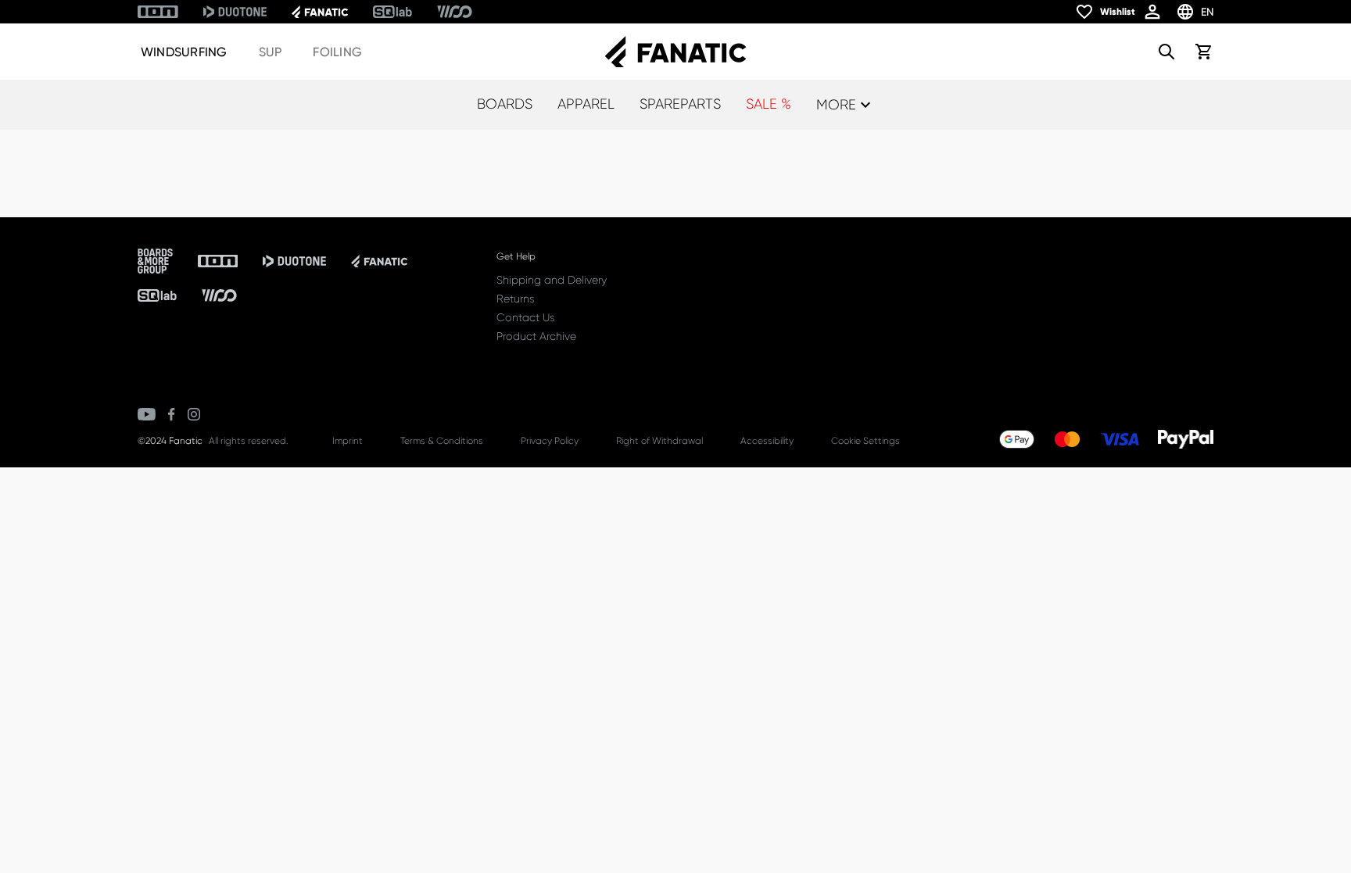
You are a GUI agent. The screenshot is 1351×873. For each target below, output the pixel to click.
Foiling (337, 52)
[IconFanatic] (320, 11)
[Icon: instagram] (194, 414)
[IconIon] (158, 11)
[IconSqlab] (392, 11)
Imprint (347, 440)
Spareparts (680, 104)
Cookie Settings (865, 440)
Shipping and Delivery (551, 280)
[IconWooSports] (454, 11)
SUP (270, 52)
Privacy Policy (550, 440)
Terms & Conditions (441, 440)
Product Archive (536, 336)
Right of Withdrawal (659, 440)
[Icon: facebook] (171, 414)
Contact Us (525, 317)
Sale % (768, 104)
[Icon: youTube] (147, 414)
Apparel (586, 104)
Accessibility (767, 440)
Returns (515, 298)
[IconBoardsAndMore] (155, 261)
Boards (504, 104)
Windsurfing (184, 52)
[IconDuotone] (235, 11)
